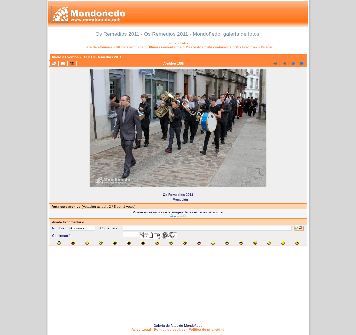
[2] (175, 215)
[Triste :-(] (129, 243)
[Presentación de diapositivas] (72, 63)
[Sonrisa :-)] (101, 243)
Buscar (266, 47)
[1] (171, 215)
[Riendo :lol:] (59, 243)
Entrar (185, 43)
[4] (181, 215)
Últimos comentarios (164, 47)
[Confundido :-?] (185, 243)
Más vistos (194, 47)
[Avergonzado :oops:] (199, 243)
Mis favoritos (246, 47)
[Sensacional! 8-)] (157, 243)
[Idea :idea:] (269, 243)
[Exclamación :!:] (283, 243)
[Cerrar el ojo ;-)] (255, 243)
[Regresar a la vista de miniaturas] (54, 63)
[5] (184, 215)
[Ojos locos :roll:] (241, 243)
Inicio (171, 43)
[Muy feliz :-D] (87, 243)
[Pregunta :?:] (297, 243)
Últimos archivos (130, 47)
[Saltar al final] (302, 63)
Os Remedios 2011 (106, 57)
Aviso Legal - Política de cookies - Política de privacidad (178, 329)
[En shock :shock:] (213, 243)
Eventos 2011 (76, 57)
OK (301, 228)
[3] (178, 215)
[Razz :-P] (73, 243)
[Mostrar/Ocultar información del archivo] (63, 63)
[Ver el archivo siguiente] (293, 63)
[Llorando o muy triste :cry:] (143, 243)
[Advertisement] (178, 284)
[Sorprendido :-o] (171, 243)
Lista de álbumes (98, 47)
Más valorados (219, 47)
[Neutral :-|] (115, 243)
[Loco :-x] (227, 243)
